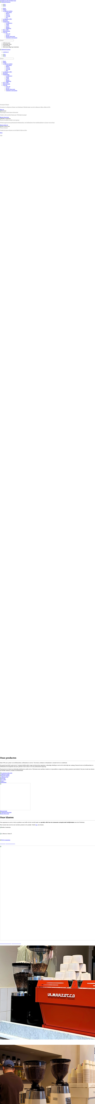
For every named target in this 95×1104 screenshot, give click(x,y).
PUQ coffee (6, 29)
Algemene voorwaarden (11, 37)
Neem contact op (4, 125)
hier (36, 824)
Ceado (7, 25)
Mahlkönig (8, 28)
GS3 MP (8, 16)
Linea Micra (9, 12)
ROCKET (5, 20)
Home (4, 8)
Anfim (7, 24)
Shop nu (2, 109)
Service (7, 35)
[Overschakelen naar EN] (4, 5)
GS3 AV (8, 15)
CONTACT (6, 52)
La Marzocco (9, 23)
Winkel (4, 9)
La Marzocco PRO (7, 19)
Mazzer (7, 27)
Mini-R (7, 13)
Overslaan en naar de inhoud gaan (8, 0)
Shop (1, 132)
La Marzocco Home (7, 11)
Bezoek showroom (4, 117)
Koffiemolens (6, 21)
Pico (7, 17)
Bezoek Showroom (10, 36)
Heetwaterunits (6, 31)
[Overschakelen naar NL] (4, 4)
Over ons (5, 32)
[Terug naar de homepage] (5, 2)
